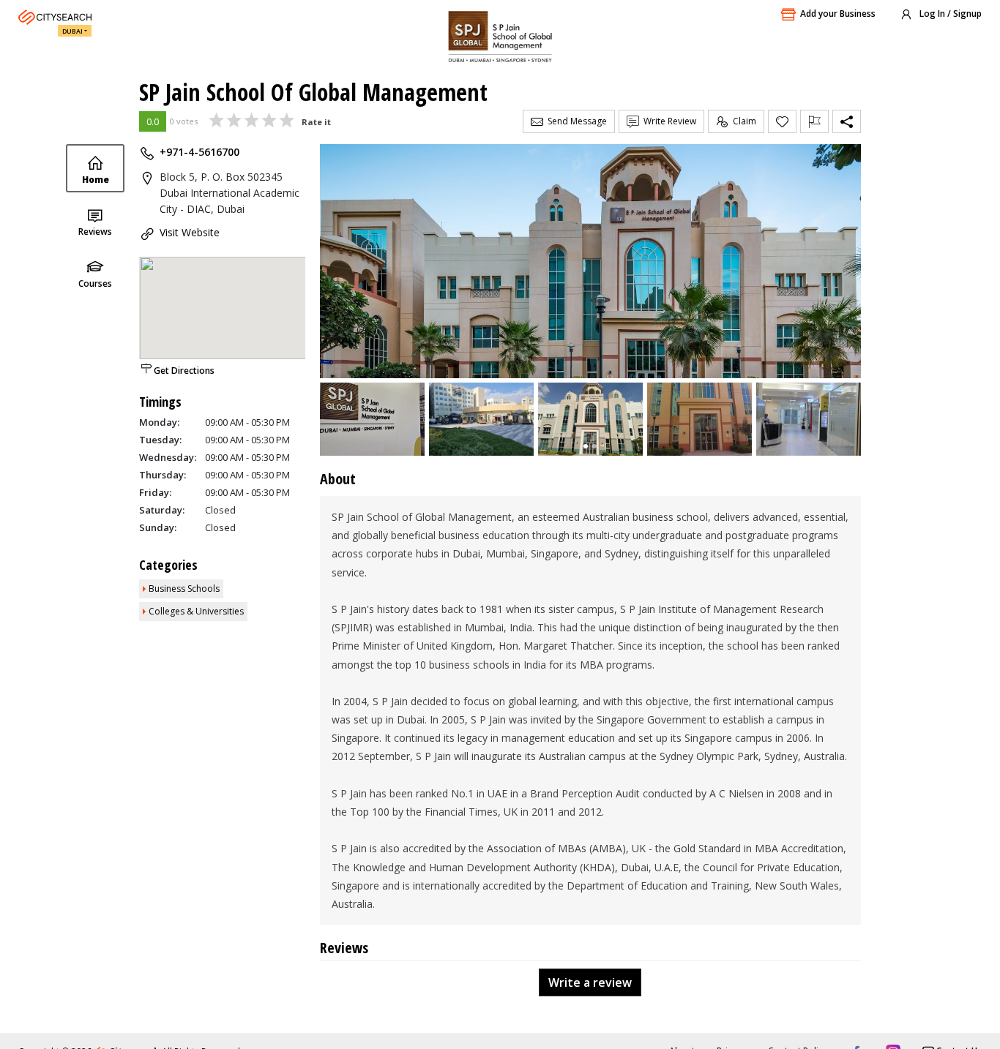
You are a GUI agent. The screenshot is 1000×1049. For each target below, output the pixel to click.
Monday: (159, 422)
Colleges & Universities (196, 611)
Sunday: (157, 527)
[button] (585, 446)
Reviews (95, 231)
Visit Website (190, 232)
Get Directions (184, 370)
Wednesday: (167, 457)
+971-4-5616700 (199, 152)
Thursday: (162, 475)
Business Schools (184, 588)
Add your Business (838, 13)
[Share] (846, 121)
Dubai (72, 31)
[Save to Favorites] (782, 121)
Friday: (155, 492)
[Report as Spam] (814, 121)
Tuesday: (160, 439)
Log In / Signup (949, 13)
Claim (742, 121)
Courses (95, 283)
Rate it (316, 121)
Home (95, 179)
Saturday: (161, 510)
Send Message (575, 121)
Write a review (590, 982)
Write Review (667, 121)
